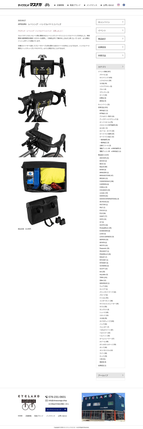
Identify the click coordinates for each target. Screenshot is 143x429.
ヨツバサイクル (105, 350)
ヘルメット (103, 336)
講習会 (102, 101)
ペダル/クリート (105, 330)
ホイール (102, 341)
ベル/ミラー (103, 333)
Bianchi (102, 167)
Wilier (101, 280)
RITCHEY (103, 260)
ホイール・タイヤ (105, 131)
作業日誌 (102, 55)
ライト (102, 353)
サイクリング (104, 77)
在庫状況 (102, 47)
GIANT (102, 216)
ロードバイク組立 (105, 137)
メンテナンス (92, 5)
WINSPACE (103, 283)
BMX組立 (103, 110)
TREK (102, 277)
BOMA (102, 169)
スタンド (102, 315)
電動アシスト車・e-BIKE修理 (109, 148)
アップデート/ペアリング (108, 119)
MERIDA (102, 239)
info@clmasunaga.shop (58, 401)
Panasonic (103, 248)
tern (101, 271)
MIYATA (102, 242)
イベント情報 (102, 71)
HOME (20, 416)
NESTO (102, 245)
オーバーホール (105, 122)
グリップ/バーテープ (106, 292)
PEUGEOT (103, 251)
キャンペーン (104, 22)
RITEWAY (103, 263)
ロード (102, 95)
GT (101, 222)
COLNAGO (103, 190)
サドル (102, 306)
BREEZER (103, 172)
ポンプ (102, 347)
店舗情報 (60, 5)
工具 (101, 359)
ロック (102, 356)
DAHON (102, 196)
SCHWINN (103, 266)
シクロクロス (104, 80)
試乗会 (102, 98)
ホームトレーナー (105, 338)
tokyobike (103, 274)
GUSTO (102, 225)
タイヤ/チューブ (105, 321)
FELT (101, 207)
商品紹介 (102, 39)
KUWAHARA (104, 231)
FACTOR (103, 204)
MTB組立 (103, 113)
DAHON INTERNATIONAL (108, 199)
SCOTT (102, 269)
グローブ (102, 295)
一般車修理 (103, 139)
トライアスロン (105, 86)
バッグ (102, 324)
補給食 (102, 362)
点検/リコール (104, 145)
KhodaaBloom (104, 228)
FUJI (101, 213)
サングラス (103, 309)
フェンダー (103, 327)
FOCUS (102, 210)
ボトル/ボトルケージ (106, 344)
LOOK (102, 234)
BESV (102, 164)
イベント (102, 30)
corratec (102, 193)
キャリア (102, 289)
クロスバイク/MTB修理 (107, 125)
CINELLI (102, 187)
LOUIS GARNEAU (106, 236)
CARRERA (103, 184)
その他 (102, 83)
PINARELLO (104, 254)
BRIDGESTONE (105, 175)
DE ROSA (103, 202)
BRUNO (102, 178)
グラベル (102, 74)
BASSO (102, 161)
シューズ (102, 312)
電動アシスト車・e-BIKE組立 (109, 151)
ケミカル (102, 298)
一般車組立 (103, 142)
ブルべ (102, 89)
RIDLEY (102, 257)
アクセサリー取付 (105, 116)
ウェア (102, 286)
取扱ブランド (75, 5)
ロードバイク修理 (105, 134)
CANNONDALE (105, 181)
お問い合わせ (108, 5)
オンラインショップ (54, 409)
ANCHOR (103, 158)
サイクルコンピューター (108, 303)
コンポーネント (105, 301)
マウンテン (103, 92)
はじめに (102, 128)
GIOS (101, 219)
